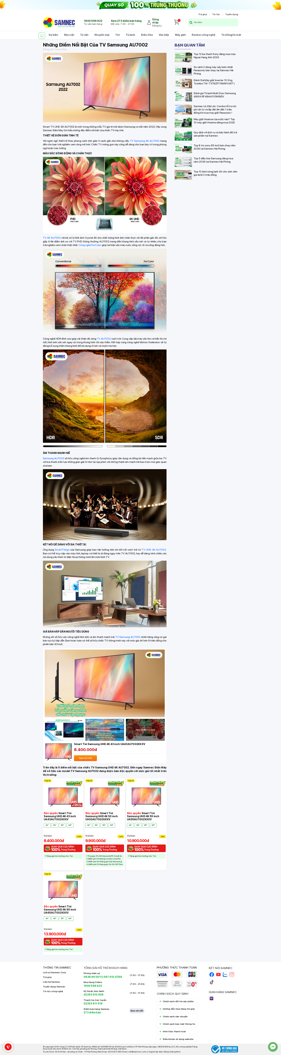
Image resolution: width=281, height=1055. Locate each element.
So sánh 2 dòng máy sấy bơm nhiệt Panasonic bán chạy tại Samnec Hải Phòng (213, 70)
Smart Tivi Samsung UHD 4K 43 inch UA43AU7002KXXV (109, 744)
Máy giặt (180, 34)
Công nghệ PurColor (90, 245)
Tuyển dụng (231, 14)
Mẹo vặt (69, 34)
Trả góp (202, 14)
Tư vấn (84, 34)
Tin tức (216, 14)
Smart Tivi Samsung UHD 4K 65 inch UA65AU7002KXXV (60, 909)
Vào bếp (164, 34)
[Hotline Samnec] (7, 1047)
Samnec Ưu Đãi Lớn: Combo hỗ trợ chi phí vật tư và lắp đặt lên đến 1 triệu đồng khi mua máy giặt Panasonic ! (215, 109)
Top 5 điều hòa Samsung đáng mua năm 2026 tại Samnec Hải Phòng (213, 160)
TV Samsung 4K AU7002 (144, 140)
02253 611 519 (93, 1003)
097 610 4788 (113, 976)
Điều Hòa (147, 34)
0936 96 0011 (93, 976)
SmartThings (62, 549)
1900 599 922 (93, 20)
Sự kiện (53, 34)
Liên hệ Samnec (51, 982)
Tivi (117, 34)
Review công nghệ (203, 34)
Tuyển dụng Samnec (54, 986)
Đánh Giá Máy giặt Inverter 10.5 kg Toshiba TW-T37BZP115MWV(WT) (214, 82)
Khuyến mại (101, 34)
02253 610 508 (93, 994)
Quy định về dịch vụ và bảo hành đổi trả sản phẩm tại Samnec (215, 134)
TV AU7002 (104, 338)
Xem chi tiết (136, 1010)
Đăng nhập (155, 21)
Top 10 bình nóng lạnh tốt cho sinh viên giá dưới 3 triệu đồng (215, 173)
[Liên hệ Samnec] (273, 1047)
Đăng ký (157, 25)
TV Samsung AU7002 (127, 637)
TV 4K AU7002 (52, 237)
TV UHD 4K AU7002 (153, 549)
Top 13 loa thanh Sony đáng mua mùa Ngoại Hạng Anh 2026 (215, 56)
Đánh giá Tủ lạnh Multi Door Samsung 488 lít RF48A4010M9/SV (215, 95)
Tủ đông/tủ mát (231, 34)
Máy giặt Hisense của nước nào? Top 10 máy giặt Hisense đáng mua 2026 (214, 121)
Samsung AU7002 (53, 458)
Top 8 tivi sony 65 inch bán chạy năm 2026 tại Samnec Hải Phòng (214, 147)
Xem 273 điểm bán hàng (126, 20)
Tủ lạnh (130, 34)
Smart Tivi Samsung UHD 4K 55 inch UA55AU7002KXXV (143, 816)
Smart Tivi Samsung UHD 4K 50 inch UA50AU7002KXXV (101, 816)
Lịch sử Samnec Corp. (55, 972)
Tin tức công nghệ (53, 991)
